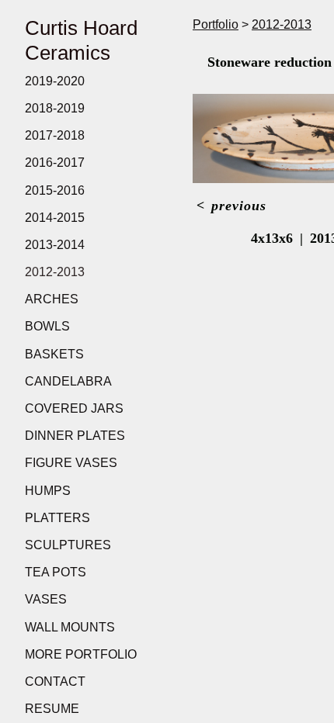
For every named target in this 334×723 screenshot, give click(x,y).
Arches (51, 299)
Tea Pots (55, 572)
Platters (57, 517)
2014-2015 (55, 217)
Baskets (54, 354)
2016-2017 (55, 162)
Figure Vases (71, 462)
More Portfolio (81, 654)
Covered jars (74, 408)
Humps (48, 490)
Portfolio (215, 24)
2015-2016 (55, 190)
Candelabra (68, 381)
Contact (55, 681)
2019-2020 (55, 81)
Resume (52, 708)
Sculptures (68, 545)
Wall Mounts (70, 627)
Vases (46, 599)
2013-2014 (55, 244)
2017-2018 (55, 135)
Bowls (47, 326)
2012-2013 (55, 271)
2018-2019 (55, 108)
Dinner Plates (75, 435)
